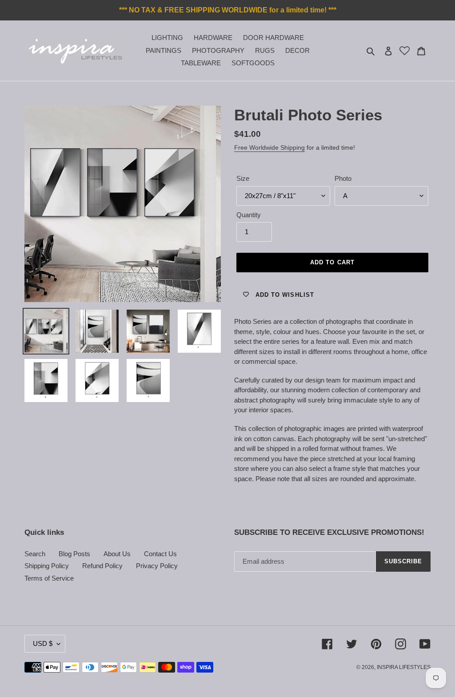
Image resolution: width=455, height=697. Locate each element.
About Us (117, 554)
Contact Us (160, 554)
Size (242, 178)
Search (34, 554)
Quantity (248, 215)
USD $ (42, 643)
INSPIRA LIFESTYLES (404, 667)
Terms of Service (49, 578)
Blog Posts (74, 554)
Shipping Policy (46, 566)
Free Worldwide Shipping (269, 147)
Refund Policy (102, 566)
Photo (343, 178)
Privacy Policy (157, 566)
